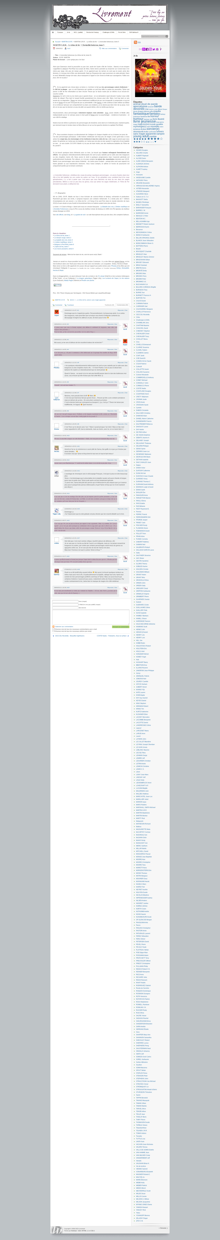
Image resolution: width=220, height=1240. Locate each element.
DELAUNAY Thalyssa (143, 443)
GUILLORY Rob (141, 610)
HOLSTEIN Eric (141, 648)
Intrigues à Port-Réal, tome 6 (64, 244)
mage (135, 124)
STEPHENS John (142, 1078)
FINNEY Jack (140, 523)
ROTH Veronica (141, 996)
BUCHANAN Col (142, 284)
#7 (78, 392)
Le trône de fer (81, 300)
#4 (68, 349)
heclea (56, 451)
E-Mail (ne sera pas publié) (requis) (89, 604)
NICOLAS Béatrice (142, 895)
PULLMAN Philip (142, 966)
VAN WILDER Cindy (143, 1155)
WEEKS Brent (141, 1188)
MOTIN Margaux (141, 876)
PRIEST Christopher (143, 963)
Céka (138, 317)
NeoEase (74, 1230)
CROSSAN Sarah (142, 405)
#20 (68, 587)
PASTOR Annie (141, 931)
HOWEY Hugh (141, 657)
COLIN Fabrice (141, 364)
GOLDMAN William (142, 572)
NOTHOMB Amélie (142, 911)
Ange (138, 172)
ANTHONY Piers (142, 180)
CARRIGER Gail (141, 306)
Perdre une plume (88, 280)
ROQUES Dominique (143, 991)
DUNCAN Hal (141, 473)
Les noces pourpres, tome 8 (63, 249)
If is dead (101, 276)
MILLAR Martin (141, 848)
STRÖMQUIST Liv (142, 1087)
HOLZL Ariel (140, 651)
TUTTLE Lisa (140, 1139)
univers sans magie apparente (96, 300)
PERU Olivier (140, 939)
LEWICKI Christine (142, 766)
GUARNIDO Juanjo (142, 599)
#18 (68, 556)
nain (148, 127)
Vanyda (138, 1161)
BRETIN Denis (141, 268)
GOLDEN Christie (142, 569)
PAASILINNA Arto (142, 922)
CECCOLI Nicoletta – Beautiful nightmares (69, 636)
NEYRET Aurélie (142, 889)
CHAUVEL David (142, 328)
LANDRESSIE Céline (143, 725)
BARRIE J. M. (140, 210)
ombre (161, 126)
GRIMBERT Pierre (142, 596)
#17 (79, 538)
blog (68, 215)
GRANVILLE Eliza (142, 580)
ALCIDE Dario (141, 158)
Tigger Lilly (57, 514)
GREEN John (140, 583)
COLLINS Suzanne (142, 372)
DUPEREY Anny (141, 479)
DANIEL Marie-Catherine (144, 418)
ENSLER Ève (140, 492)
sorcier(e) (153, 128)
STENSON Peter (142, 1076)
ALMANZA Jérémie (142, 164)
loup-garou (160, 122)
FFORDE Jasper (141, 520)
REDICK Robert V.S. (143, 969)
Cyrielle (138, 408)
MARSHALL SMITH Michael (145, 807)
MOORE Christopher (143, 862)
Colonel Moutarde (142, 375)
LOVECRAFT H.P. (142, 785)
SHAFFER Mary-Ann (143, 1035)
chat (146, 109)
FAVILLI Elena (141, 501)
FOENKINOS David (142, 531)
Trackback (70, 305)
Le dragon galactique (84, 278)
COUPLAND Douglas (143, 391)
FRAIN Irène (140, 536)
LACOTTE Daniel (142, 722)
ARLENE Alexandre (143, 183)
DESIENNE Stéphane (143, 454)
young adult (141, 136)
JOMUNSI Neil (141, 679)
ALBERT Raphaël (142, 156)
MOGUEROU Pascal (143, 854)
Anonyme (139, 175)
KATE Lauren (140, 692)
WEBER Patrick (141, 1185)
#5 (78, 362)
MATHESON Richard (143, 824)
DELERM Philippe (142, 446)
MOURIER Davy (141, 879)
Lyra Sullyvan (56, 399)
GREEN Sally (140, 585)
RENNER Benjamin (143, 972)
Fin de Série (122, 32)
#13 (79, 471)
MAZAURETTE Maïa (143, 829)
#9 (78, 424)
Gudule (138, 602)
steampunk (138, 131)
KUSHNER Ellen (142, 714)
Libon (138, 772)
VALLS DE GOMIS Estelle (145, 1150)
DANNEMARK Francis (144, 421)
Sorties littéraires (142, 1062)
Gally (138, 553)
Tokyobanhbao (141, 1128)
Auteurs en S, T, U (142, 197)
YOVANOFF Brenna (143, 1215)
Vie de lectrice (141, 1166)
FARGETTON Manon (143, 498)
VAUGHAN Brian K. (142, 1163)
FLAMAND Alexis (142, 528)
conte (155, 109)
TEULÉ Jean (140, 1114)
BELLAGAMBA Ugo (143, 221)
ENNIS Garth (140, 490)
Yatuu (138, 1213)
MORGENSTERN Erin (143, 870)
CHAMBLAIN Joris (142, 323)
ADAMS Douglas (142, 150)
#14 (68, 493)
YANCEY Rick (141, 1210)
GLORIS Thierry (141, 564)
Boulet (138, 249)
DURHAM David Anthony (144, 484)
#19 (79, 569)
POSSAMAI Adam (142, 955)
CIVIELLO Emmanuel (143, 344)
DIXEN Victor (140, 468)
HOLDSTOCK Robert (143, 646)
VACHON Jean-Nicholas (144, 1144)
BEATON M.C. (141, 219)
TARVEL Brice (141, 1109)
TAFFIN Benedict (142, 1098)
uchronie (152, 132)
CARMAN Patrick (142, 303)
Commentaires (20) (122, 305)
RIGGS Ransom (141, 980)
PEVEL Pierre (141, 944)
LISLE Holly (140, 780)
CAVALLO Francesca (143, 312)
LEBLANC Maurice (142, 750)
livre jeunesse (144, 121)
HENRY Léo (140, 635)
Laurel (138, 736)
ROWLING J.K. (141, 1007)
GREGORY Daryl (142, 588)
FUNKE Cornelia (142, 539)
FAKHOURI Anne (142, 495)
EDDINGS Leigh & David (144, 487)
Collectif (139, 366)
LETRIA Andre (141, 764)
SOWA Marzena (141, 1068)
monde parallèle (156, 124)
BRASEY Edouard (142, 262)
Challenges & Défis (108, 32)
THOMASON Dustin (143, 1122)
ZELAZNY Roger (142, 1218)
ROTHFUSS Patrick (143, 999)
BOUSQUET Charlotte (143, 251)
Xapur (56, 315)
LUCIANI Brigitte (141, 788)
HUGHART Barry (142, 662)
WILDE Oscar (140, 1193)
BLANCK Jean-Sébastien (145, 240)
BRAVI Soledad (141, 265)
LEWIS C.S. (140, 769)
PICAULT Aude (141, 947)
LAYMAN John (141, 739)
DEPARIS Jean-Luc (143, 451)
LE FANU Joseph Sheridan (145, 744)
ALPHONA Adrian (142, 167)
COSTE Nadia (141, 388)
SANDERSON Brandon (144, 1024)
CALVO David (141, 301)
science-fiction (139, 129)
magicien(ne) (143, 124)
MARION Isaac (141, 802)
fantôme (144, 116)
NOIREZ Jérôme (141, 906)
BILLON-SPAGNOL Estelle (145, 238)
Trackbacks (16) (109, 305)
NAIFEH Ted (140, 887)
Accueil (53, 32)
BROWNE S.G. (141, 281)
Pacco (138, 925)
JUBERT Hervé (141, 687)
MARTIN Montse (141, 816)
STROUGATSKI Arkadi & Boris (146, 1089)
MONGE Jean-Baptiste (144, 857)
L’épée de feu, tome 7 (61, 247)
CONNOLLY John (142, 383)
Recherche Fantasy (92, 32)
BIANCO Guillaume (142, 235)
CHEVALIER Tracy (142, 336)
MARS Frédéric (141, 805)
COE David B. (141, 358)
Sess (138, 1032)
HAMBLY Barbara (142, 616)
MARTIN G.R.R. (67, 42)
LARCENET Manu (142, 731)
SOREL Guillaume (142, 1059)
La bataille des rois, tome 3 (63, 240)
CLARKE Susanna (142, 347)
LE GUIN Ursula (141, 747)
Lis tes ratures (124, 278)
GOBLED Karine (141, 566)
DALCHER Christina (143, 413)
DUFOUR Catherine (143, 471)
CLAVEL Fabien (141, 350)
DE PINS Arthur (141, 432)
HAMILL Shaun (141, 618)
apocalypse (140, 106)
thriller (146, 132)
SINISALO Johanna (143, 1051)
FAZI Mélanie (140, 506)
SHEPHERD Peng (142, 1046)
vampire (160, 134)
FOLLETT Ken (141, 533)
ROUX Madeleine (142, 1002)
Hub (137, 660)
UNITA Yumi (140, 1141)
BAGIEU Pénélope (142, 202)
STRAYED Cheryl (142, 1084)
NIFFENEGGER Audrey (144, 898)
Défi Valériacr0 (133, 32)
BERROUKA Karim (142, 227)
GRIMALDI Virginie (142, 594)
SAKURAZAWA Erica (143, 1021)
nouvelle (154, 126)
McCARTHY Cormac (143, 832)
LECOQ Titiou (141, 753)
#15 (79, 509)
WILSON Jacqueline (143, 1202)
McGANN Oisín (141, 837)
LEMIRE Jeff (140, 758)
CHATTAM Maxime (142, 325)
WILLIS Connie (141, 1196)
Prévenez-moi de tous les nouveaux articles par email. (73, 631)
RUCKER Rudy (141, 1010)
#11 (79, 446)
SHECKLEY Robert (142, 1040)
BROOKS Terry (141, 276)
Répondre (121, 310)
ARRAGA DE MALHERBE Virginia (148, 186)
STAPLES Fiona (141, 1073)
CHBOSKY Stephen (143, 331)
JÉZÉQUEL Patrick (142, 676)
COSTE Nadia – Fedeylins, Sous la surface (112, 636)
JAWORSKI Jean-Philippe (145, 670)
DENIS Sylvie (140, 449)
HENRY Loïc (140, 638)
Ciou (137, 342)
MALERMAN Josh (142, 791)
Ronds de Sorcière (142, 988)
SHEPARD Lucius (142, 1043)
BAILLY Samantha (142, 205)
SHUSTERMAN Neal (143, 1048)
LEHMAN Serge (141, 755)
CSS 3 (92, 1230)
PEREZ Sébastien (142, 936)
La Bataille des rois (107, 207)
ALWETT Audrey (141, 169)
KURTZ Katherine (142, 712)
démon (147, 111)
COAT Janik (140, 356)
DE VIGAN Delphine (143, 435)
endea (56, 543)
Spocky (56, 574)
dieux (160, 109)
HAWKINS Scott (141, 627)
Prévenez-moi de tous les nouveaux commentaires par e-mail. (75, 629)
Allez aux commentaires (109, 48)
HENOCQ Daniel (142, 632)
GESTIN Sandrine (142, 561)
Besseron (139, 229)
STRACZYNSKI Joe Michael (146, 1081)
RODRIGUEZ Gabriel (143, 985)
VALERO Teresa (141, 1147)
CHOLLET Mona (142, 339)
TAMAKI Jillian (141, 1103)
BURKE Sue (140, 292)
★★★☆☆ (73, 300)
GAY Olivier (140, 558)
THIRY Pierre (140, 1120)
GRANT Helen (141, 575)
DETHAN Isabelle (142, 460)
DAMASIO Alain (141, 416)
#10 (68, 435)
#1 (78, 310)
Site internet (82, 607)
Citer (126, 310)
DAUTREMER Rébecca (144, 424)
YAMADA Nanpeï (142, 1207)
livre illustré (158, 119)
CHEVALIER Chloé (142, 334)
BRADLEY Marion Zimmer (145, 257)
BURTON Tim (141, 298)
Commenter (125, 48)
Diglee (138, 465)
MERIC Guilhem (141, 846)
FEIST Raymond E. (142, 509)
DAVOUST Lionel (142, 427)
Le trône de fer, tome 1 (62, 235)
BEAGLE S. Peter (142, 216)
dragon (141, 111)
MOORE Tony (141, 865)
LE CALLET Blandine (143, 742)
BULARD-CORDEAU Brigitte (146, 287)
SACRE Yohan (141, 1016)
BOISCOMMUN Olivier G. (145, 243)
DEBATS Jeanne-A (142, 438)
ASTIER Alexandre (142, 188)
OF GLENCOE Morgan (144, 920)
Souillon (139, 1065)
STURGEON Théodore (144, 1092)
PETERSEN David (142, 941)
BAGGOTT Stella (142, 199)
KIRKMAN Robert (142, 706)
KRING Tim (140, 709)
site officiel (59, 215)
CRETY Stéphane (142, 397)
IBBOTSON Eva (141, 665)
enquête (157, 111)
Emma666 (125, 268)
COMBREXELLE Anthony (145, 377)
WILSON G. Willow (142, 1199)
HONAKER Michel (142, 654)
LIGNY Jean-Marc (142, 774)
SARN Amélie (141, 1026)
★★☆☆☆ (150, 142)
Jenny (138, 673)
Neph (62, 270)
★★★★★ (140, 139)
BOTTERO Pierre (142, 246)
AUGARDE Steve (142, 194)
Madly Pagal (68, 280)
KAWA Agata (140, 695)
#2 (68, 324)
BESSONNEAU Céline (144, 232)
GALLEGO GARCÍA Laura (145, 550)
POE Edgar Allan (142, 952)
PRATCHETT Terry (142, 958)
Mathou (138, 827)
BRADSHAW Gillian (143, 260)
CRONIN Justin (141, 399)
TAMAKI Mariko (141, 1106)
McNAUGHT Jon (142, 843)
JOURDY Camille (142, 681)
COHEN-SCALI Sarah (143, 361)
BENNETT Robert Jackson (145, 224)
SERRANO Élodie (142, 1029)
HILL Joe (139, 640)
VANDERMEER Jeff (143, 1158)
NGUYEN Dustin (142, 892)
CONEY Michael (141, 380)
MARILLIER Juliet (142, 799)
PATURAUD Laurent (143, 933)
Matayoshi (139, 821)
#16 (68, 520)
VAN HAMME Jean (142, 1152)
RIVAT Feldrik (140, 983)
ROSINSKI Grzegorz (143, 994)
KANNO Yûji (140, 690)
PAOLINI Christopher (143, 928)
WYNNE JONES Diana (144, 1204)
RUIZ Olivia (140, 1013)
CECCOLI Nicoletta (142, 314)
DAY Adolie (140, 429)
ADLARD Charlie (142, 153)
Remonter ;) (164, 1228)
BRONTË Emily (141, 271)
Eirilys (119, 268)
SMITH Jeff (140, 1054)
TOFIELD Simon (141, 1125)
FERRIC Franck (141, 514)
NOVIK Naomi (141, 914)
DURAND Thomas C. (143, 481)
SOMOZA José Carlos (143, 1057)
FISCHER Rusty (141, 525)
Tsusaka (139, 1136)
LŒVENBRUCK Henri (143, 783)
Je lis (68, 32)
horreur (154, 116)
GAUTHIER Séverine (143, 555)
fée (149, 116)
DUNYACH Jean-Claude (144, 476)
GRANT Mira (140, 577)
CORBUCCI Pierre (142, 386)
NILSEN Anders (141, 900)
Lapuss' (138, 728)
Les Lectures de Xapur (110, 278)
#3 (68, 339)
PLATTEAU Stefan (142, 950)
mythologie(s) (139, 126)
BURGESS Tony (141, 290)
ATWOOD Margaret (142, 191)
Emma (56, 429)
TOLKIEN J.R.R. (141, 1131)
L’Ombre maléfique (121, 207)
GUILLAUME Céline (143, 607)
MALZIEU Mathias (142, 794)
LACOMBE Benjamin (143, 720)
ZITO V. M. (139, 1221)
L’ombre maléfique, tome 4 (63, 242)
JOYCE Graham (141, 684)
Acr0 (68, 48)
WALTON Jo (140, 1177)
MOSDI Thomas (141, 873)
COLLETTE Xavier (142, 369)
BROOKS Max (141, 273)
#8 (68, 411)
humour (138, 118)
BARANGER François (143, 208)
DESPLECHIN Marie (143, 457)
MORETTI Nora (141, 868)
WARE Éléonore (141, 1180)
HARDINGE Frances (143, 621)
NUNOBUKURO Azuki (143, 917)
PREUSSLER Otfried (143, 961)
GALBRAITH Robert (143, 547)
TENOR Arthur (141, 1111)
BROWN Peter (141, 279)
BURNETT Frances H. (143, 295)
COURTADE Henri (142, 394)
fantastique (141, 113)
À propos (60, 32)
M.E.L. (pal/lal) (78, 32)
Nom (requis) (83, 601)
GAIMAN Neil (140, 544)
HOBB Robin (140, 643)
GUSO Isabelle (141, 613)
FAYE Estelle (140, 503)
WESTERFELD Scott (143, 1191)
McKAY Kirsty (140, 840)
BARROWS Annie (142, 213)
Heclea (55, 270)
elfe (151, 111)
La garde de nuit (79, 215)
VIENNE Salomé (142, 1169)
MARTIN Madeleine (143, 813)
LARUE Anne (140, 733)
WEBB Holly (140, 1183)
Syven (138, 1095)
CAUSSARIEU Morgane (144, 309)
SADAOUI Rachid (142, 1018)
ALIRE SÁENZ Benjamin (144, 161)
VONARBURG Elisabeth (144, 1172)
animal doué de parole (145, 104)
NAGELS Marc (141, 884)
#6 (68, 382)
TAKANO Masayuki (142, 1100)
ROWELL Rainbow (142, 1004)
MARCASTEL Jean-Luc (144, 796)
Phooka (114, 266)
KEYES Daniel (141, 700)
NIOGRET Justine (142, 903)
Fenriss (138, 512)
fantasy (154, 113)
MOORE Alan (140, 859)
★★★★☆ (155, 139)
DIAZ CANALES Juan (143, 462)
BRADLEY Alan (141, 254)
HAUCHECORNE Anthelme (145, 624)
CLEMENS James (142, 353)
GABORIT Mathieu (142, 542)
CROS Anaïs (140, 402)
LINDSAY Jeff (140, 777)
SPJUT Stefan (141, 1070)
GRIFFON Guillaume (143, 591)
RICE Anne (140, 974)
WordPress (57, 1230)
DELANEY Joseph (142, 440)
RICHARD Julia (141, 977)
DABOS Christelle (142, 410)
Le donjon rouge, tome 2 (62, 238)
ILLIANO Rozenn (142, 668)
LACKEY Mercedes (142, 717)
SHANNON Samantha (143, 1037)
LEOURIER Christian (143, 761)
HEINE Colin (140, 629)
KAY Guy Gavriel (142, 698)
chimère (151, 109)
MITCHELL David (142, 851)
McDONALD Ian (141, 835)
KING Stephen (141, 703)
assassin (151, 107)
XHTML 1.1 (85, 1230)
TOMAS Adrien (141, 1133)
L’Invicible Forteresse (60, 209)
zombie (153, 136)
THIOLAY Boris (141, 1117)
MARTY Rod (140, 818)
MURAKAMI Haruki (142, 881)
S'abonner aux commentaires (64, 626)
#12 (68, 460)
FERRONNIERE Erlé (143, 517)
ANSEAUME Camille (143, 177)
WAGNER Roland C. (143, 1174)
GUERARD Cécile (142, 605)
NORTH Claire (141, 909)
